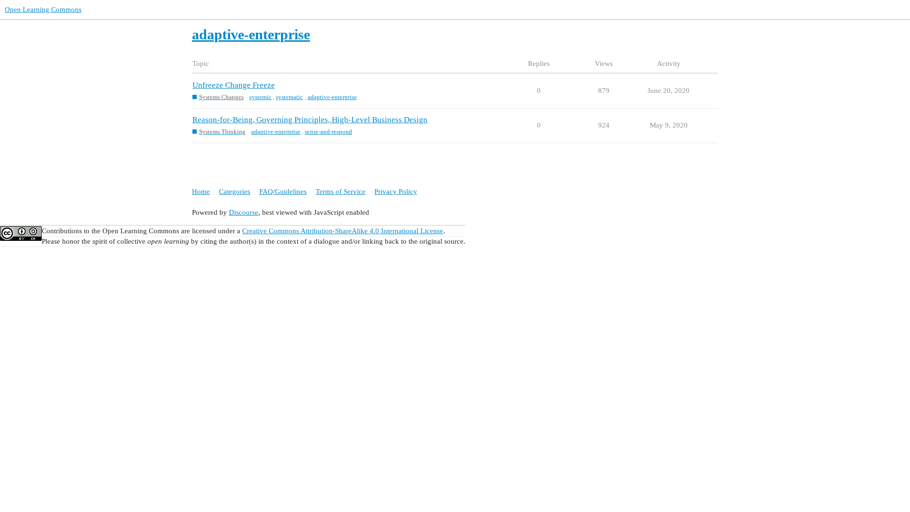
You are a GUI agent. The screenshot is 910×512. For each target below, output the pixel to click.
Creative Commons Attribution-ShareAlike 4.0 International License (342, 231)
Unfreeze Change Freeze (233, 85)
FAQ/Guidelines (283, 191)
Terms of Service (340, 191)
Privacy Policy (395, 191)
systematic (289, 97)
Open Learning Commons (43, 9)
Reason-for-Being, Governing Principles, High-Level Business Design (310, 119)
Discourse (243, 212)
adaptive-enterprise (332, 97)
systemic (260, 97)
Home (201, 191)
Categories (234, 191)
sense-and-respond (328, 131)
